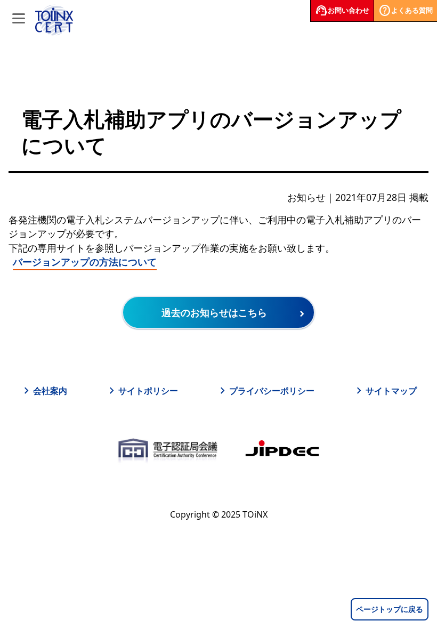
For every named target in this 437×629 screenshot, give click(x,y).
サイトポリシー (142, 390)
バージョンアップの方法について (85, 261)
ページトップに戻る (389, 609)
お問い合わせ (342, 10)
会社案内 (43, 390)
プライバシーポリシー (265, 390)
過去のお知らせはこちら (214, 312)
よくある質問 (405, 10)
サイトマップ (385, 390)
